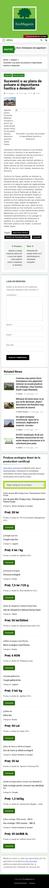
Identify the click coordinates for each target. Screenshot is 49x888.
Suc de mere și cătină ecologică (18, 750)
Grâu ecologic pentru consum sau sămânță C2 (23, 786)
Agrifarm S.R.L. (26, 555)
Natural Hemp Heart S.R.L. (30, 626)
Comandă (9, 527)
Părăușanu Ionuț (26, 661)
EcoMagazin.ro (28, 879)
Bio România (31, 861)
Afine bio (7, 715)
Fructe (14, 579)
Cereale (15, 792)
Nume (9, 325)
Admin (20, 394)
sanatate (36, 237)
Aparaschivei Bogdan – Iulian (31, 804)
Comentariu (11, 295)
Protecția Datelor (20, 883)
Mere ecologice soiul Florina (16, 645)
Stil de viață (18, 75)
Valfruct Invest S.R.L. (28, 839)
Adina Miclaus (23, 412)
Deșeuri (8, 75)
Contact (32, 883)
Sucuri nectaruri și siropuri (22, 506)
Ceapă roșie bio (10, 539)
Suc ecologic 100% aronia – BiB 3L (19, 823)
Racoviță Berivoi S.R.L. (29, 591)
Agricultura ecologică (12, 468)
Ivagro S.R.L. (25, 731)
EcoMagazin (10, 93)
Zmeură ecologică (11, 574)
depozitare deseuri (20, 233)
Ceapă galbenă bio (12, 680)
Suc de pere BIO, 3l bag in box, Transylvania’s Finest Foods (24, 500)
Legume (15, 544)
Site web (9, 345)
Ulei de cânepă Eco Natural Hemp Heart (22, 610)
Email (9, 335)
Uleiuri (14, 614)
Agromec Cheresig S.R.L (29, 766)
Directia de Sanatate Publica (17, 237)
